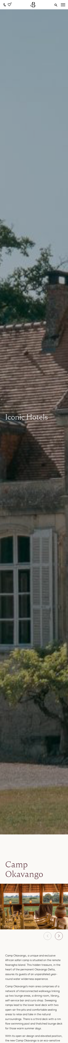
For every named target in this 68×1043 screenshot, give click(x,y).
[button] (47, 936)
